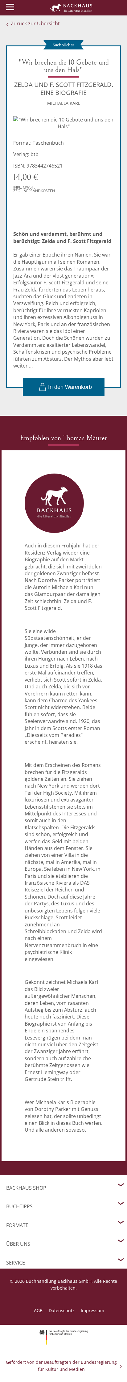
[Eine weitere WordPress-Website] (71, 8)
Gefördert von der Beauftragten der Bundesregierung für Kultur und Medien (61, 1365)
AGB (38, 1310)
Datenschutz (62, 1310)
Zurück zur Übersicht (35, 23)
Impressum (92, 1310)
